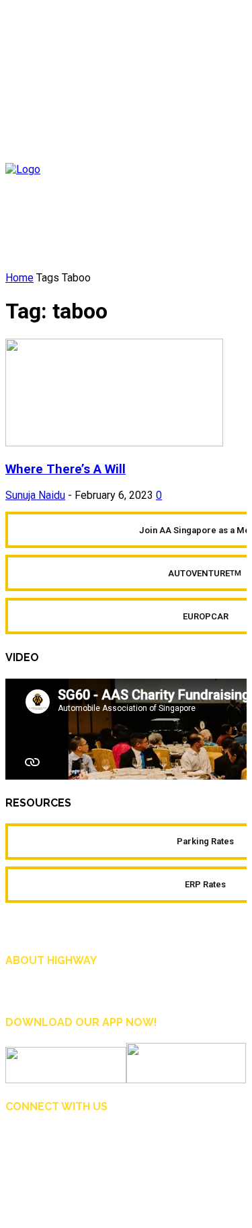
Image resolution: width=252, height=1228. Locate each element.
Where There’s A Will (65, 469)
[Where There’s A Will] (114, 442)
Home (19, 277)
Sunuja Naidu (35, 495)
